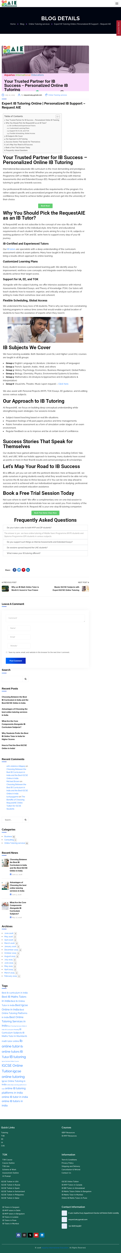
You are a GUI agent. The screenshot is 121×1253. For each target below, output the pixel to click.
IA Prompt (6, 1176)
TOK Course (7, 1160)
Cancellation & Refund (71, 1170)
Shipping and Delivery (71, 1166)
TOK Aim (6, 1166)
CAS (3, 1146)
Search (6, 669)
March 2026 (10, 943)
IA (2, 1142)
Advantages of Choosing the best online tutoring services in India (15, 712)
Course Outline (8, 1163)
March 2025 (10, 973)
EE (2, 1139)
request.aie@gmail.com (33, 95)
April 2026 (10, 940)
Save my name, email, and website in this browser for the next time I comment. (39, 652)
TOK (3, 1136)
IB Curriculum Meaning (12, 1029)
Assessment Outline (10, 1173)
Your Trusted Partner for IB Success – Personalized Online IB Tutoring (32, 120)
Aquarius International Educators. (55, 1248)
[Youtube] (36, 1235)
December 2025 (12, 950)
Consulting (10, 840)
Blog (22, 24)
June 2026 (10, 933)
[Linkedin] (42, 1235)
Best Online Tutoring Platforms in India (14, 1013)
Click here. (63, 384)
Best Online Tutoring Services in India (14, 1021)
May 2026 (9, 936)
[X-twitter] (30, 1235)
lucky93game (12, 797)
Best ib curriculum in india (15, 992)
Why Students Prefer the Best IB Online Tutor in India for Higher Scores (15, 736)
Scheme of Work (9, 1170)
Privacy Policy (67, 1163)
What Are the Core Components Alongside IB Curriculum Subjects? (13, 724)
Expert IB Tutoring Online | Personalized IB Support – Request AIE (43, 105)
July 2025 (9, 959)
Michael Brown (12, 781)
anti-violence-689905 (15, 766)
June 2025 (10, 963)
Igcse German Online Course (10, 1061)
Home (13, 24)
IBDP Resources (68, 1133)
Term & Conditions (69, 1160)
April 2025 (9, 969)
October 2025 (11, 953)
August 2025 (11, 956)
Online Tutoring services (39, 24)
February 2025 (11, 976)
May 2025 (9, 966)
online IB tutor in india (15, 1096)
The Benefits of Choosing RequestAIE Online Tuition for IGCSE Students (15, 803)
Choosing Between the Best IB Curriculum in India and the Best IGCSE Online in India (15, 700)
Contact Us (66, 1173)
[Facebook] (18, 1235)
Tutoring (4, 1133)
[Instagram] (24, 1235)
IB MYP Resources (69, 1136)
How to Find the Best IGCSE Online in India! (14, 746)
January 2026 (11, 946)
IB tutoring (18, 1057)
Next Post (82, 582)
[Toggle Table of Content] (56, 117)
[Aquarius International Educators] (9, 3)
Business (9, 836)
